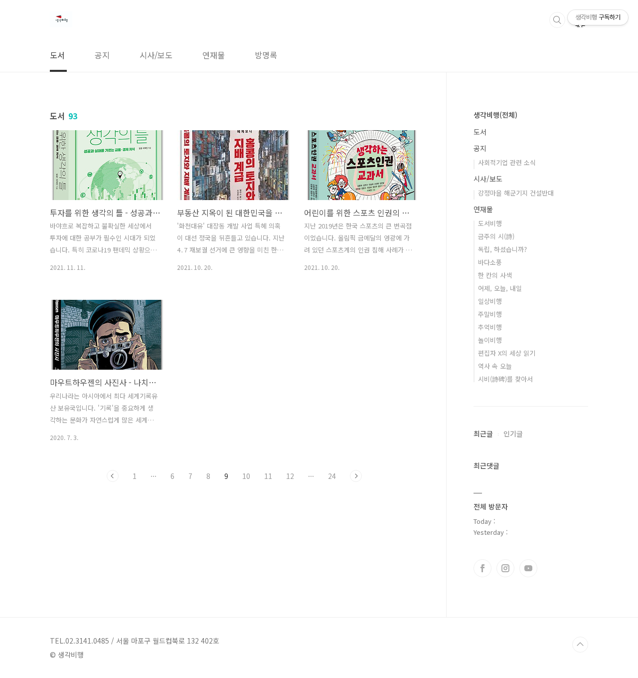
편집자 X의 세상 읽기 (506, 353)
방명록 (266, 55)
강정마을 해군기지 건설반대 (516, 193)
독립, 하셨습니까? (502, 249)
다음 (356, 476)
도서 (57, 55)
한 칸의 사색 (495, 275)
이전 (113, 476)
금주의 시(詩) (496, 236)
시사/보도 (156, 55)
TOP (580, 645)
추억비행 (490, 327)
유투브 (528, 568)
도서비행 (490, 223)
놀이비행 (490, 340)
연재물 (213, 55)
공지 (102, 55)
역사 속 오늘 (495, 366)
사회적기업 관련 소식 (507, 162)
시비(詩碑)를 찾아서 (505, 379)
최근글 (483, 434)
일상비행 (490, 301)
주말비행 (490, 314)
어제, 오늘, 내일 (500, 288)
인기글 (513, 434)
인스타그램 (505, 568)
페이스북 (482, 568)
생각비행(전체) (495, 115)
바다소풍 (490, 262)
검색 (557, 19)
